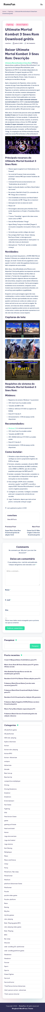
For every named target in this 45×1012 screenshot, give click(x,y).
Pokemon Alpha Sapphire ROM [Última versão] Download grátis (21, 703)
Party (6, 868)
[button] (12, 519)
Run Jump (7, 939)
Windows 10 (12, 428)
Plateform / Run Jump (11, 872)
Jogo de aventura (10, 836)
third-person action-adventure (15, 990)
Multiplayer (8, 852)
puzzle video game (10, 895)
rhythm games (9, 915)
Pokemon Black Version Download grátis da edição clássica (20, 715)
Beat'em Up (8, 777)
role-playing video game (12, 927)
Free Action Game (10, 816)
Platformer (8, 887)
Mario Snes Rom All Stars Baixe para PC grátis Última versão (21, 666)
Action (6, 746)
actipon (7, 761)
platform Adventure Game (13, 884)
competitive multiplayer (12, 781)
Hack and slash (9, 828)
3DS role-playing (10, 738)
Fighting (10, 24)
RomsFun (9, 4)
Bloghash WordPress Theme (22, 1008)
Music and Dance (10, 860)
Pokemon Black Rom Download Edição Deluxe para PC (21, 691)
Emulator (7, 793)
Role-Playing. (9, 931)
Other (6, 864)
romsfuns (12, 515)
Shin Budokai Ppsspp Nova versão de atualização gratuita (18, 673)
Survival (7, 978)
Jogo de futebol (9, 840)
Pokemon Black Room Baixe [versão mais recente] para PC (19, 684)
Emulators (7, 797)
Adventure (7, 765)
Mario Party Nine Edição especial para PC (19, 709)
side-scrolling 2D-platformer (14, 947)
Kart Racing (8, 848)
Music (6, 856)
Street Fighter (22, 24)
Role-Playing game (12, 923)
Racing (6, 907)
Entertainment (9, 801)
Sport (6, 966)
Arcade (6, 769)
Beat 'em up (8, 773)
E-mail (8, 600)
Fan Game (7, 805)
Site (6, 610)
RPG (5, 935)
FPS (5, 813)
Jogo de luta (8, 844)
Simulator (7, 958)
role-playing (8, 919)
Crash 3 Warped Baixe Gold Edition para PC (20, 660)
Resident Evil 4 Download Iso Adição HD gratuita (22, 697)
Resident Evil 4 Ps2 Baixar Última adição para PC (22, 678)
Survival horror (9, 982)
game (6, 820)
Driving (6, 785)
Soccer (6, 962)
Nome (7, 590)
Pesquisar (9, 640)
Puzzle (6, 891)
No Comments (31, 43)
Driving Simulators (10, 789)
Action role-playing (11, 750)
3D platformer (9, 734)
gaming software (10, 824)
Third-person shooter (11, 994)
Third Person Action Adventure (14, 986)
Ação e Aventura (10, 742)
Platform (7, 880)
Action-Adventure (10, 757)
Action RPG (8, 753)
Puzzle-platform (10, 899)
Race (6, 903)
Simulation (7, 954)
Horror (6, 832)
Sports (6, 970)
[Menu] (41, 4)
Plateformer (8, 876)
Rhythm (6, 911)
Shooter (7, 943)
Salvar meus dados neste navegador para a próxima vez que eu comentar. (22, 621)
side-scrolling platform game (14, 951)
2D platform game (10, 730)
